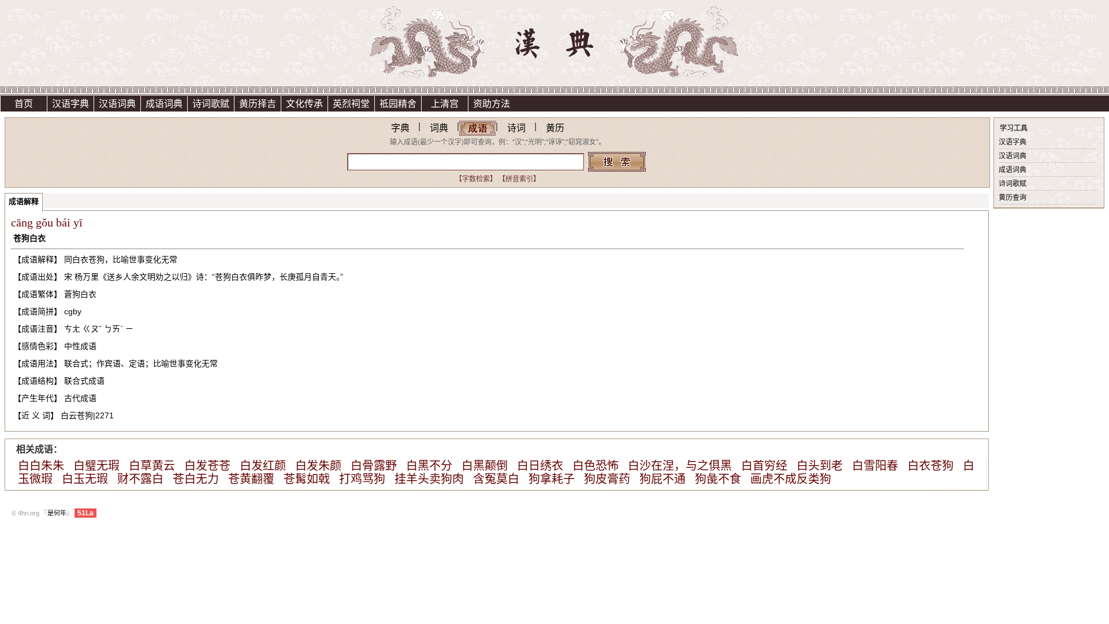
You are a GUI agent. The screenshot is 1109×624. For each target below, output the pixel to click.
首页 (23, 104)
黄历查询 (1012, 198)
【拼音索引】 (519, 179)
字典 (400, 128)
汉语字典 (70, 104)
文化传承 (304, 104)
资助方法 (491, 104)
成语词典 (164, 104)
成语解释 (24, 201)
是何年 (56, 513)
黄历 (555, 128)
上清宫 (445, 104)
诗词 (516, 128)
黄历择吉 (257, 104)
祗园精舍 (397, 104)
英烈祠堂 (351, 104)
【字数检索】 (476, 179)
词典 (439, 128)
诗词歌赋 (210, 104)
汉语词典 (117, 104)
